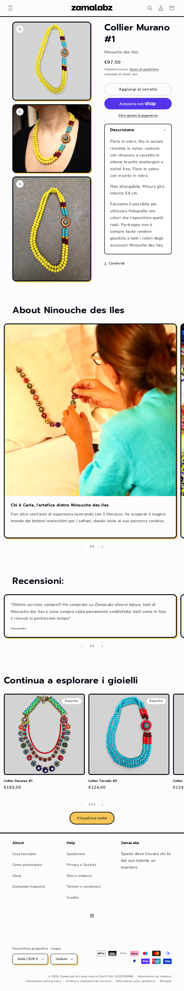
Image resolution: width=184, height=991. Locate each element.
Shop (16, 875)
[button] (10, 8)
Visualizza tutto (92, 818)
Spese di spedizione (144, 69)
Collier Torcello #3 (102, 781)
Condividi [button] (117, 263)
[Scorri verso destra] (102, 547)
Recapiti (166, 981)
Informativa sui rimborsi (155, 976)
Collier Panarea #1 (18, 781)
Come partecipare (27, 864)
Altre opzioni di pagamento (138, 115)
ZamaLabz (67, 976)
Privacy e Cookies (81, 864)
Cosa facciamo (24, 853)
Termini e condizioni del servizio (88, 981)
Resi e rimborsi (79, 875)
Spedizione (76, 853)
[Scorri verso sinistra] (82, 547)
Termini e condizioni (84, 886)
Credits (73, 897)
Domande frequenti (28, 886)
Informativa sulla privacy (43, 981)
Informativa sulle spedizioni (136, 981)
